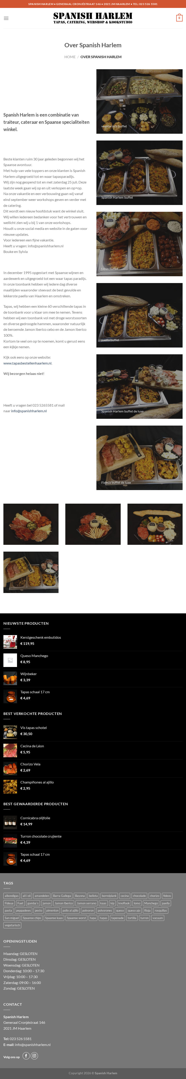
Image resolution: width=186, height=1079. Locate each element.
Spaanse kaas (54, 918)
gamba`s (33, 903)
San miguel (12, 918)
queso (120, 910)
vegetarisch (12, 925)
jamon (47, 903)
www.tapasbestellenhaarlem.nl (27, 363)
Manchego (151, 903)
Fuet (20, 903)
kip (112, 903)
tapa (93, 918)
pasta (8, 910)
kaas (103, 903)
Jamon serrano (86, 903)
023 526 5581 (148, 4)
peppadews (23, 910)
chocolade (139, 896)
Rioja (147, 910)
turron (144, 918)
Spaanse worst (76, 918)
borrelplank (109, 896)
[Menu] (6, 18)
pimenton (52, 910)
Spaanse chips (32, 918)
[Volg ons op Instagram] (34, 1056)
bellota (93, 896)
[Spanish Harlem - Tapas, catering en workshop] (93, 18)
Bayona (80, 896)
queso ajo (134, 910)
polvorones (105, 910)
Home (70, 57)
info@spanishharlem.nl (29, 411)
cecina (125, 896)
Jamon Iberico (64, 903)
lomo (137, 903)
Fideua (9, 903)
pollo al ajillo (70, 910)
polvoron (88, 910)
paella (166, 903)
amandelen (42, 896)
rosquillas (161, 910)
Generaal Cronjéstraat (20, 1022)
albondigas (12, 896)
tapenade (117, 918)
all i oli (27, 896)
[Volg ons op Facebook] (26, 1056)
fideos (167, 896)
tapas (103, 918)
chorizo (154, 896)
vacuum (158, 918)
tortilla (132, 918)
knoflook (124, 903)
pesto (38, 910)
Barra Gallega (62, 896)
